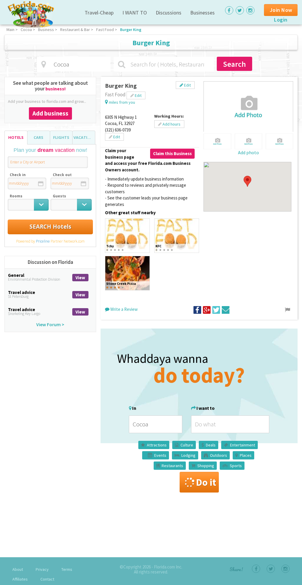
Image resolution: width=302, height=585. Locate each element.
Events (160, 455)
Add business (50, 113)
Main (10, 29)
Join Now (281, 9)
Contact (47, 579)
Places (246, 455)
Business (46, 29)
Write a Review (123, 309)
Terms (66, 569)
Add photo (248, 152)
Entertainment (242, 445)
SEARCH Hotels (50, 226)
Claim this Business (172, 153)
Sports (236, 465)
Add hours (171, 124)
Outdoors (218, 455)
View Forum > (50, 324)
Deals (211, 445)
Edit (187, 85)
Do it (206, 482)
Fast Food (105, 29)
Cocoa (26, 29)
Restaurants (172, 465)
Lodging (188, 455)
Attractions (157, 445)
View (80, 277)
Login (281, 19)
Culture (186, 445)
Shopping (205, 465)
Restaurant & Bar (75, 29)
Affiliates (20, 579)
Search (234, 64)
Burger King (130, 29)
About (17, 569)
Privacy (42, 569)
